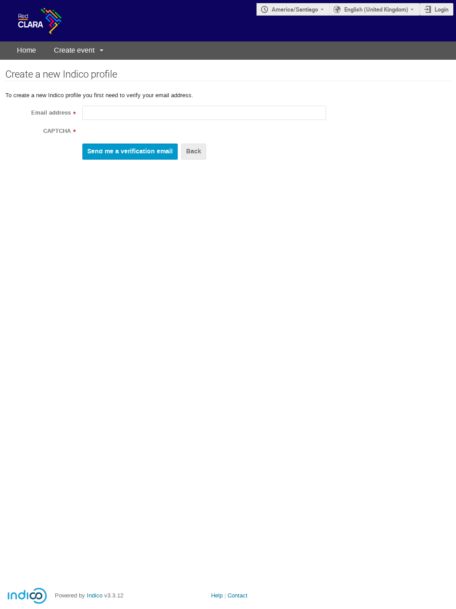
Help (217, 595)
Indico (94, 595)
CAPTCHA (57, 131)
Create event (74, 50)
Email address (51, 113)
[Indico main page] (31, 20)
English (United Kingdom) (376, 9)
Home (26, 50)
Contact (238, 595)
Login (441, 9)
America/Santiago (295, 9)
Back (193, 151)
